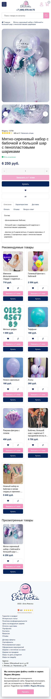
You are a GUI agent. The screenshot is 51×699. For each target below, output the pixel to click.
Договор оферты (8, 639)
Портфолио (6, 628)
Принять (25, 692)
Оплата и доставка (9, 626)
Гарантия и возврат (9, 616)
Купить (25, 183)
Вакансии (6, 633)
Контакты (5, 631)
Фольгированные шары (11, 644)
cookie (26, 685)
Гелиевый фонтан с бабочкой (36, 274)
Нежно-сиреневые (11, 379)
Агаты (30, 379)
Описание (8, 204)
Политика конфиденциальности (14, 621)
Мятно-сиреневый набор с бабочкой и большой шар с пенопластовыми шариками (11, 551)
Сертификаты (7, 642)
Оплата (6, 209)
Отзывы (16, 209)
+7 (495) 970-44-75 (25, 9)
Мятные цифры (10, 329)
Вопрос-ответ (28, 209)
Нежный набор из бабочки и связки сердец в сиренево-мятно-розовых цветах (13, 490)
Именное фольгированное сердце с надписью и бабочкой (12, 277)
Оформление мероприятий (13, 647)
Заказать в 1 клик (25, 177)
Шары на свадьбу (9, 657)
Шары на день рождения (12, 654)
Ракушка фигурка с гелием (11, 431)
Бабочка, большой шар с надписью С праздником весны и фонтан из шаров (37, 434)
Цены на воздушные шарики (13, 623)
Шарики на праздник (10, 652)
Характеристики (22, 204)
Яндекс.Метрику (37, 685)
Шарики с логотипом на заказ (13, 649)
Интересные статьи (9, 618)
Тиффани (32, 329)
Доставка (35, 204)
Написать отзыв (27, 133)
